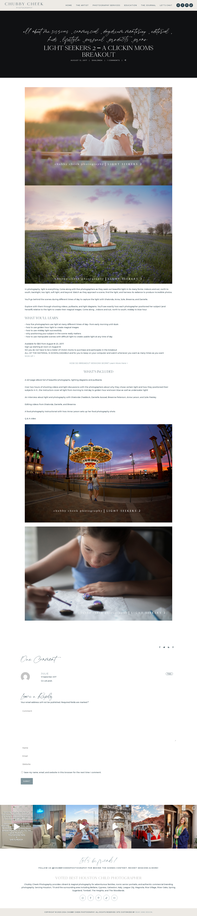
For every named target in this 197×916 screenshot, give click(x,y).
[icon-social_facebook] (182, 5)
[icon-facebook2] (91, 898)
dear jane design (143, 912)
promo (140, 39)
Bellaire (93, 887)
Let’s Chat (166, 5)
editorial (161, 31)
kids (54, 39)
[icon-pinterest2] (187, 5)
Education (130, 5)
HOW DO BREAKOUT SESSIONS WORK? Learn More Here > (98, 363)
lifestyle (73, 39)
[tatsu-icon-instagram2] (83, 898)
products (120, 39)
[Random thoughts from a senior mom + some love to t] (147, 827)
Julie (45, 673)
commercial (87, 31)
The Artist (82, 5)
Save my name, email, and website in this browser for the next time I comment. (62, 772)
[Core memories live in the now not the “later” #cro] (114, 827)
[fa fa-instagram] (178, 5)
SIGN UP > (30, 356)
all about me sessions (47, 31)
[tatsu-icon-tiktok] (191, 5)
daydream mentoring (126, 31)
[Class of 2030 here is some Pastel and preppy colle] (49, 827)
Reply (169, 674)
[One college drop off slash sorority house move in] (16, 827)
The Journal (148, 5)
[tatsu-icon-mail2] (114, 898)
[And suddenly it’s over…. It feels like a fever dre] (82, 827)
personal (96, 39)
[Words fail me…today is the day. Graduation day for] (180, 827)
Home (69, 5)
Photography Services (106, 5)
